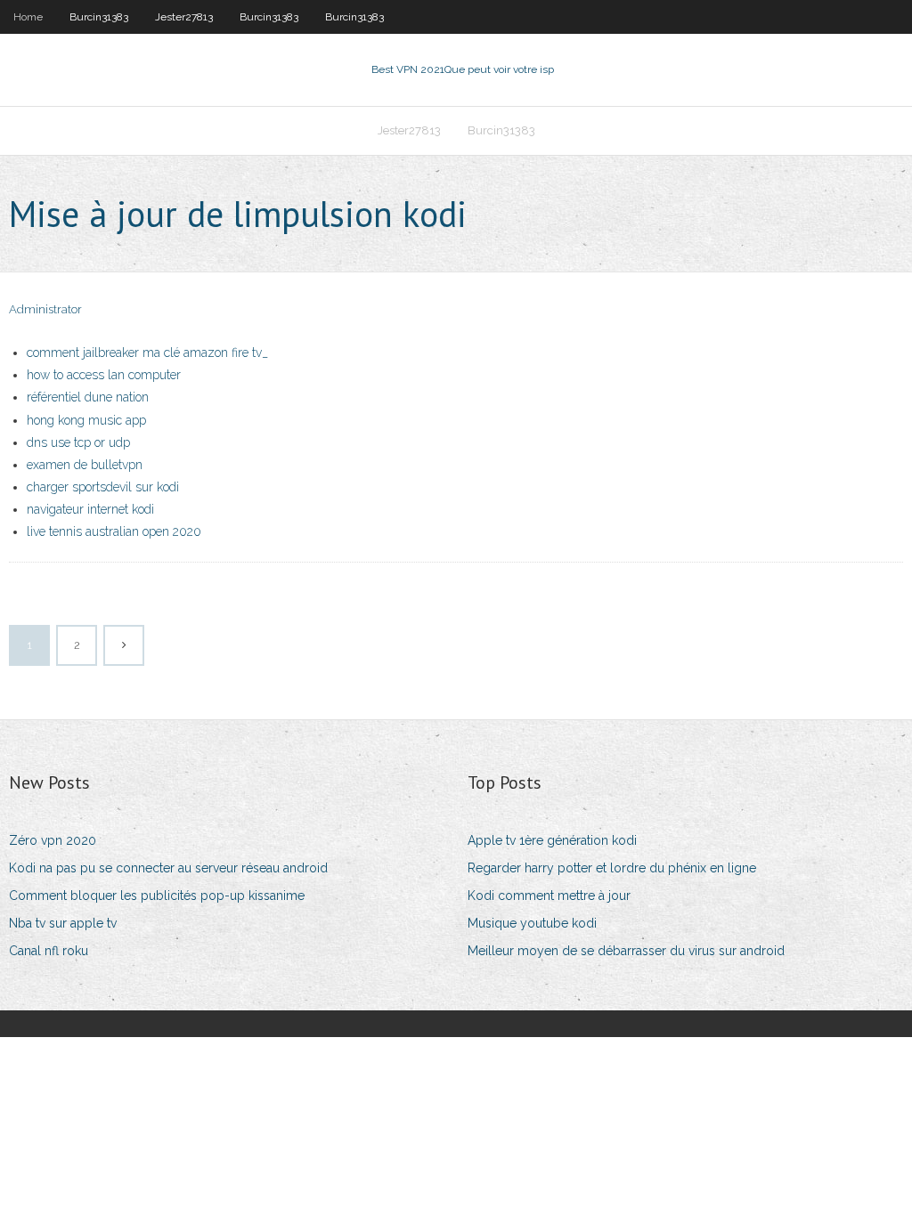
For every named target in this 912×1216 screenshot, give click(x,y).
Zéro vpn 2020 (52, 840)
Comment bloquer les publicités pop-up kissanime (157, 895)
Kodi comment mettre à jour (549, 895)
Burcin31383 (98, 17)
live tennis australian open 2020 (114, 531)
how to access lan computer (104, 375)
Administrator (45, 309)
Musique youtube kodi (532, 923)
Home (28, 17)
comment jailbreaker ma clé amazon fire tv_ (147, 352)
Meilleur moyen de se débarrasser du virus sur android (626, 951)
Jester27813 (184, 17)
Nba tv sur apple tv (63, 923)
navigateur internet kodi (90, 509)
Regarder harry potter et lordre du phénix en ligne (612, 868)
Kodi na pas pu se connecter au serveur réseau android (168, 868)
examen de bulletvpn (84, 465)
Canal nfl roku (48, 951)
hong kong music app (86, 420)
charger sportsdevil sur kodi (103, 487)
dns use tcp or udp (78, 442)
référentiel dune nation (88, 397)
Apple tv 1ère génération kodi (552, 840)
